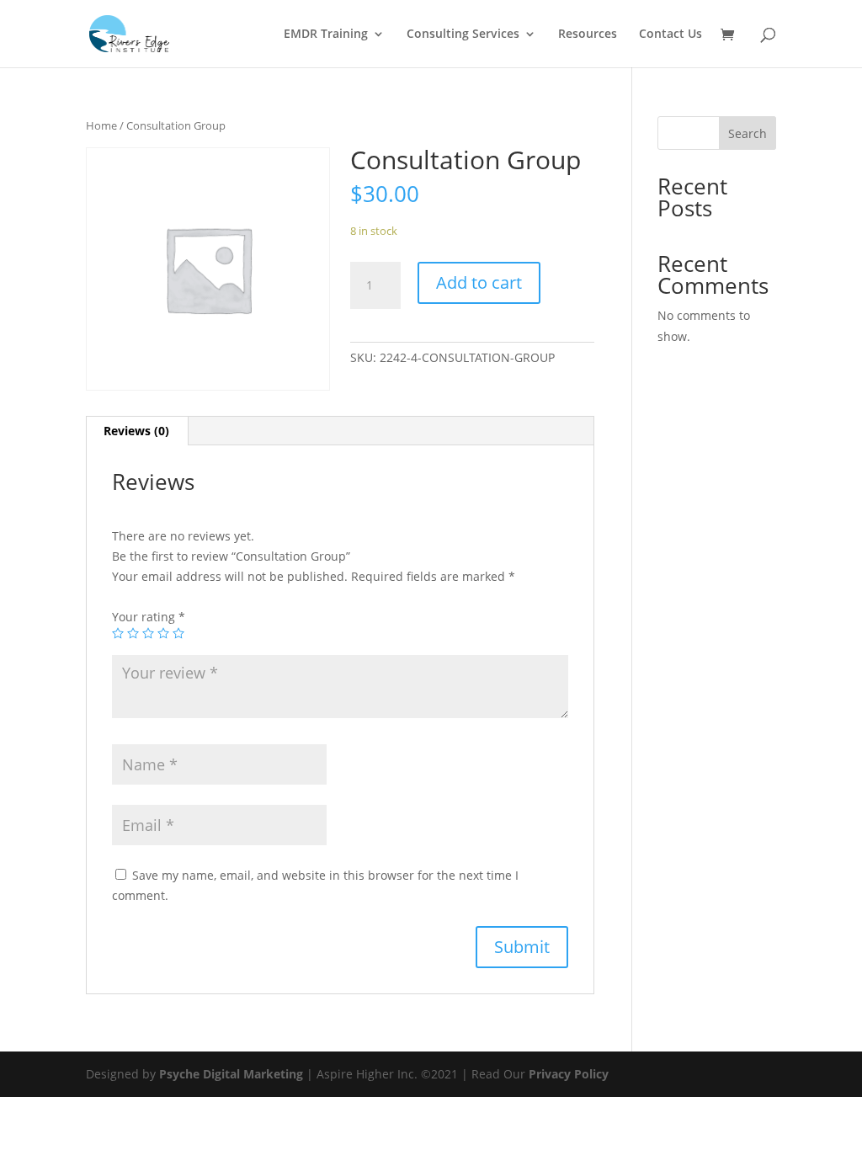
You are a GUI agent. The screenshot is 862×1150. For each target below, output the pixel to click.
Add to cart (479, 282)
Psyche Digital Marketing (231, 1074)
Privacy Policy (569, 1074)
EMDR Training (326, 34)
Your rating (148, 617)
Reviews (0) (136, 431)
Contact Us (670, 34)
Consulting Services (463, 34)
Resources (587, 34)
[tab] (137, 431)
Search (747, 133)
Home (101, 125)
